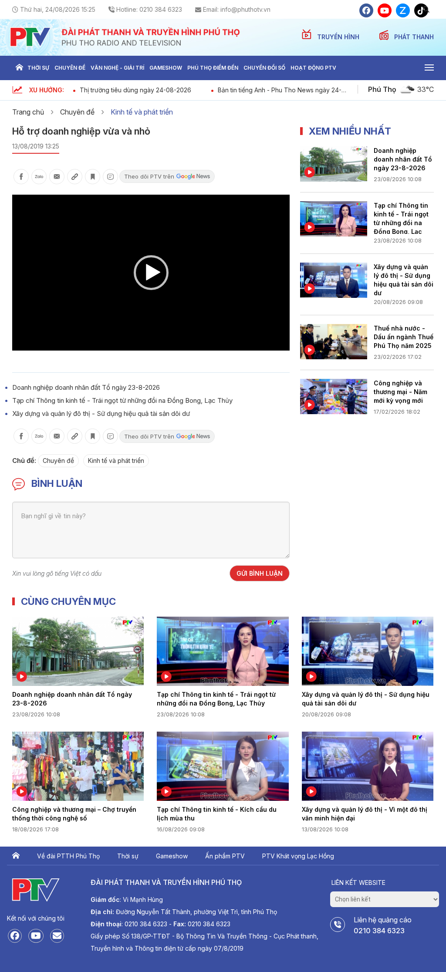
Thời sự (38, 67)
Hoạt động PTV (313, 67)
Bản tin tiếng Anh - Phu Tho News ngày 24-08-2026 (279, 90)
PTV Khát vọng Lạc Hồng (298, 856)
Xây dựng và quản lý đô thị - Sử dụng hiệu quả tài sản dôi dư (101, 413)
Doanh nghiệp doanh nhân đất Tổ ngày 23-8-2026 (86, 387)
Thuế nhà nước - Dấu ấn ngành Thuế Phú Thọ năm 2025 (403, 336)
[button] (151, 272)
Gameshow (165, 67)
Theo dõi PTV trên (149, 176)
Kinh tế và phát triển (142, 112)
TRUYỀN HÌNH (339, 36)
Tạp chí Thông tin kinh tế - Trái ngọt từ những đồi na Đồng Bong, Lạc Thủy (122, 400)
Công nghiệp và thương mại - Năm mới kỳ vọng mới (400, 391)
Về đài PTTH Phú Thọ (68, 856)
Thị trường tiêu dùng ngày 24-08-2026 (135, 90)
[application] (151, 273)
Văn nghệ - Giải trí (117, 67)
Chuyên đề (69, 67)
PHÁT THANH (414, 36)
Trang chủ (19, 68)
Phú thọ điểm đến (212, 67)
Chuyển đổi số (264, 67)
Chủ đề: (24, 460)
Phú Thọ (382, 89)
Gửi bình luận (260, 573)
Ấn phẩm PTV (225, 856)
